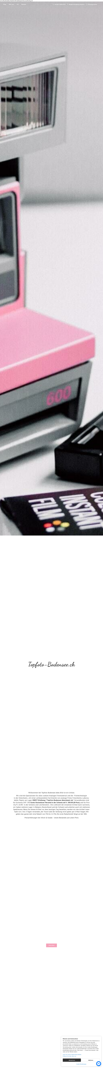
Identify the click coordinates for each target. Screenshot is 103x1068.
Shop (4, 4)
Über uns (11, 4)
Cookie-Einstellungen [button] (81, 1064)
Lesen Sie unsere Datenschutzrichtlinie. (72, 1054)
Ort (18, 4)
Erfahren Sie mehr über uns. (69, 1056)
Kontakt (23, 4)
